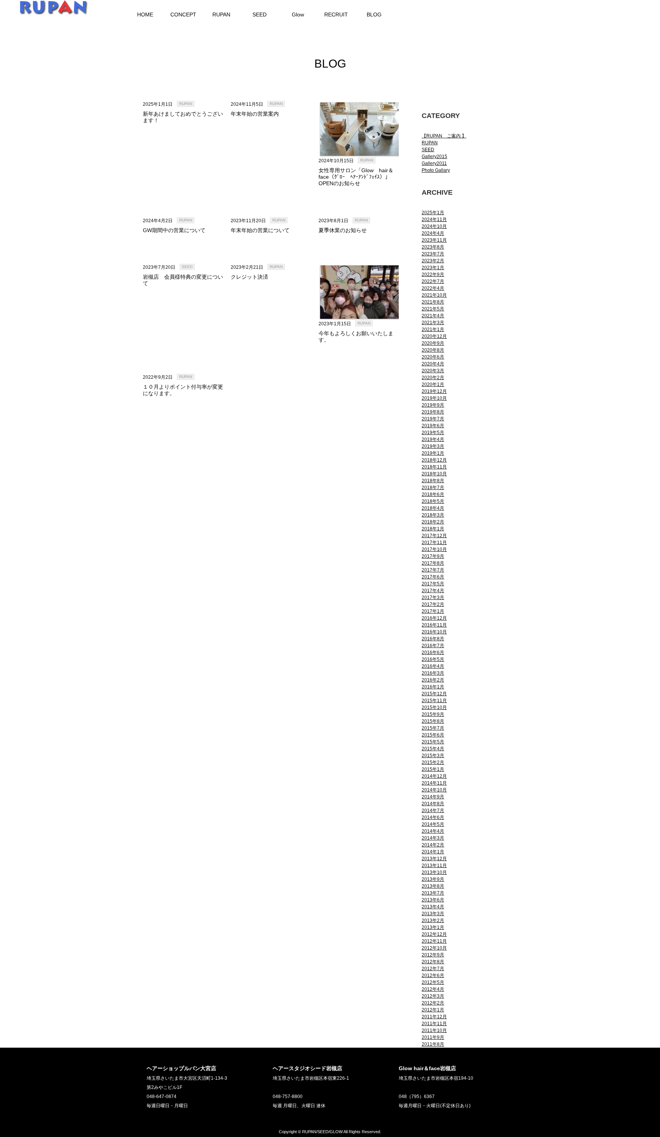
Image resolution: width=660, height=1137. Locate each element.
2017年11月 (434, 542)
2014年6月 (433, 817)
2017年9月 (433, 556)
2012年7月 (433, 968)
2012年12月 (434, 934)
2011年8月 (433, 1044)
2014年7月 (433, 810)
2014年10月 (434, 790)
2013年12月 (434, 858)
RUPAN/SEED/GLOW (322, 1131)
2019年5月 (433, 432)
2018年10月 (434, 473)
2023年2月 (433, 260)
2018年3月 (433, 515)
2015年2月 (433, 762)
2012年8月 (433, 961)
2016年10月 (434, 632)
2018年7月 (433, 487)
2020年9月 (433, 343)
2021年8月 (433, 302)
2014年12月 (434, 776)
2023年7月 (433, 254)
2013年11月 (434, 865)
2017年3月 (433, 597)
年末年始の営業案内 (255, 114)
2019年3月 (433, 446)
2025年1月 (433, 212)
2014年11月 (434, 783)
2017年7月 (433, 570)
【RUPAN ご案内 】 (444, 136)
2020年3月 (433, 370)
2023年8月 (433, 247)
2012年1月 (433, 1010)
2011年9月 (433, 1037)
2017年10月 (434, 549)
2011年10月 (434, 1030)
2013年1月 (433, 927)
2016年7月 (433, 645)
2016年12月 (434, 618)
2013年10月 (434, 872)
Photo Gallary (436, 170)
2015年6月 (433, 735)
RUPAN (185, 104)
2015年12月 (434, 693)
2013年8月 (433, 886)
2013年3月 (433, 913)
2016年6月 (433, 652)
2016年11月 (434, 625)
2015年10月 (434, 707)
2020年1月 (433, 384)
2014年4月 (433, 831)
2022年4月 (433, 288)
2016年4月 (433, 666)
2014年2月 (433, 845)
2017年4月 (433, 590)
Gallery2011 (434, 163)
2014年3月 (433, 838)
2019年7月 (433, 419)
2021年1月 (433, 329)
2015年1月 (433, 769)
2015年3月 (433, 755)
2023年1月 (433, 267)
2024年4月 (433, 233)
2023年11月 (434, 240)
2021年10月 (434, 295)
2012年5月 (433, 982)
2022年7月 (433, 281)
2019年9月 (433, 405)
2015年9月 (433, 714)
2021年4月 (433, 315)
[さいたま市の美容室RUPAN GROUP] (53, 11)
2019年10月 (434, 398)
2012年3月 (433, 996)
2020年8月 (433, 350)
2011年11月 (434, 1023)
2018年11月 (434, 467)
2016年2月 (433, 680)
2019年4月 (433, 439)
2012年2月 (433, 1003)
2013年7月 (433, 893)
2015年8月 (433, 721)
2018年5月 (433, 501)
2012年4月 (433, 989)
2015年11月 (434, 700)
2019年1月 (433, 453)
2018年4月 (433, 508)
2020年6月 (433, 357)
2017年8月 (433, 563)
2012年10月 (434, 948)
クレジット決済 (249, 277)
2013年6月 (433, 900)
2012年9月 (433, 955)
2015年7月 (433, 728)
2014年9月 (433, 796)
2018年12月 (434, 460)
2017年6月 (433, 577)
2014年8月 (433, 803)
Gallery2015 (434, 156)
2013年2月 (433, 920)
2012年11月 (434, 941)
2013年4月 (433, 906)
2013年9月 (433, 879)
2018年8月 (433, 480)
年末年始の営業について (260, 230)
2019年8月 (433, 412)
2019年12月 (434, 391)
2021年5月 (433, 309)
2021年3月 (433, 322)
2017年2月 (433, 604)
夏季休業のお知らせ (343, 230)
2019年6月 (433, 425)
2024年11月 (434, 219)
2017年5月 (433, 583)
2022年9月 (433, 274)
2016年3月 (433, 673)
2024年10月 (434, 226)
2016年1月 (433, 687)
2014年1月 (433, 851)
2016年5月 (433, 659)
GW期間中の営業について (174, 230)
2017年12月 (434, 535)
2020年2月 (433, 377)
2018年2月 (433, 522)
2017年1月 (433, 611)
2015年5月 (433, 742)
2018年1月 (433, 528)
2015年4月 (433, 748)
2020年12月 (434, 336)
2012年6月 (433, 975)
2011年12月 (434, 1016)
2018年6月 (433, 494)
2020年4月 (433, 364)
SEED (187, 267)
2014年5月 (433, 824)
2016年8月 (433, 638)
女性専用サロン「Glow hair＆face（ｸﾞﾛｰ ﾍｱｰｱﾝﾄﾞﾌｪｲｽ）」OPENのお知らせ (356, 176)
